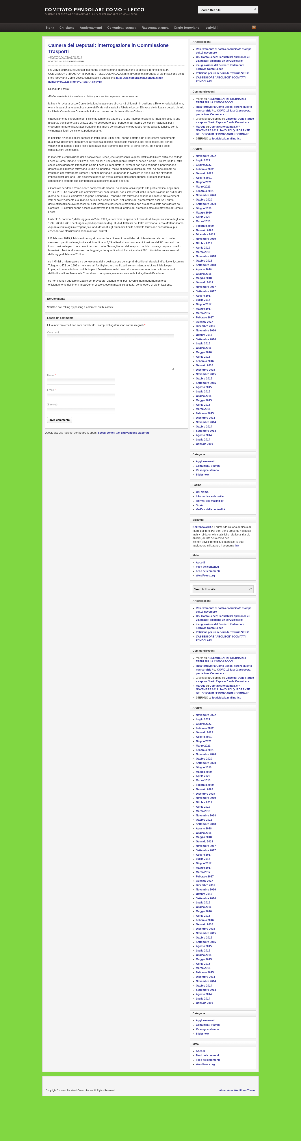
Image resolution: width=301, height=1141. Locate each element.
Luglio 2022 (203, 160)
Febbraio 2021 (205, 191)
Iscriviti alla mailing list (226, 138)
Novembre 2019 (206, 238)
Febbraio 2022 (205, 169)
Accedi (200, 562)
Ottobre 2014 (204, 426)
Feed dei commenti (208, 571)
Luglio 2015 (203, 391)
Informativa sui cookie (210, 496)
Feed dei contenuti (207, 566)
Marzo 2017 (203, 313)
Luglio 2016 (203, 343)
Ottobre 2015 (204, 378)
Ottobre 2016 (204, 334)
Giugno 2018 (204, 273)
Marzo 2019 (203, 252)
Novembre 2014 (206, 422)
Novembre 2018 (206, 256)
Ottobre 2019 (204, 243)
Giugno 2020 (204, 208)
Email (50, 390)
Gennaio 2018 (204, 282)
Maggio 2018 (204, 278)
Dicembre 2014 (205, 417)
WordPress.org (205, 575)
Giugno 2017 (204, 304)
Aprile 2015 (203, 404)
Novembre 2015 (206, 374)
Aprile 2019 (203, 247)
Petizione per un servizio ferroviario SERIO (222, 73)
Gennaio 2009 (204, 444)
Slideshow (202, 474)
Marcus (200, 126)
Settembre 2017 (206, 291)
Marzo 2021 (203, 186)
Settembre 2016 (206, 339)
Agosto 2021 (204, 177)
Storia (49, 27)
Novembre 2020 (206, 195)
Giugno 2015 (204, 396)
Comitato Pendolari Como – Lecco (95, 9)
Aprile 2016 (203, 356)
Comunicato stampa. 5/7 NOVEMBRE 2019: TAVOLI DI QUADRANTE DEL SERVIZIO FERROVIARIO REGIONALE (223, 130)
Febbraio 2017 (205, 317)
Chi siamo (66, 27)
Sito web (52, 404)
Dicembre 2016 (205, 326)
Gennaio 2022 (204, 173)
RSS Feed (254, 27)
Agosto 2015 (204, 387)
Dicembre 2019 (205, 234)
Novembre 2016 (206, 330)
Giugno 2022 (204, 164)
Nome (50, 375)
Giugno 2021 (204, 182)
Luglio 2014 (203, 439)
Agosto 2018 (204, 269)
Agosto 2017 (204, 295)
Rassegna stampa (155, 27)
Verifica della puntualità (210, 509)
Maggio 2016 (204, 352)
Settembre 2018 (206, 265)
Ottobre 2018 (204, 260)
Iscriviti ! (211, 27)
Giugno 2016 (204, 347)
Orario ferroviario (186, 27)
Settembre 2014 (206, 430)
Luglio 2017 (203, 299)
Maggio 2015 (204, 400)
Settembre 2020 (206, 204)
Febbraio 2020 (205, 225)
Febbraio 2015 (205, 413)
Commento (53, 332)
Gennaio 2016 (204, 365)
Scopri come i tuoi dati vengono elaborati (123, 432)
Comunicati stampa (121, 27)
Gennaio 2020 (204, 230)
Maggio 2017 (204, 308)
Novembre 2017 (206, 286)
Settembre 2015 (206, 383)
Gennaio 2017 (204, 321)
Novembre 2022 (206, 156)
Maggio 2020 (204, 212)
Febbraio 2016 (205, 361)
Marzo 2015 (203, 409)
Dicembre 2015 (205, 369)
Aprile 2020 (203, 217)
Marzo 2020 (203, 221)
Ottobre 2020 (204, 199)
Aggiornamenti (91, 27)
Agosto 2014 (204, 435)
